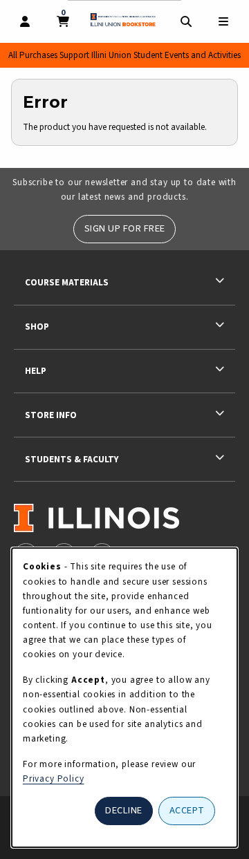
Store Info (51, 415)
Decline (123, 810)
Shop (37, 326)
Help (35, 370)
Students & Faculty (71, 459)
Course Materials (67, 282)
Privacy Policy (53, 778)
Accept (187, 810)
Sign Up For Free (124, 228)
